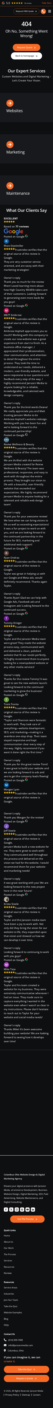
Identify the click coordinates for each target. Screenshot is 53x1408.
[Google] (22, 1209)
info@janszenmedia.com (20, 1345)
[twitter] (11, 1209)
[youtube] (27, 1209)
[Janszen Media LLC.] (4, 9)
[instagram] (17, 1209)
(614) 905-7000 (15, 1340)
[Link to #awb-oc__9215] (49, 11)
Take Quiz (47, 3)
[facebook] (6, 1209)
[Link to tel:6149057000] (43, 11)
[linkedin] (33, 1209)
